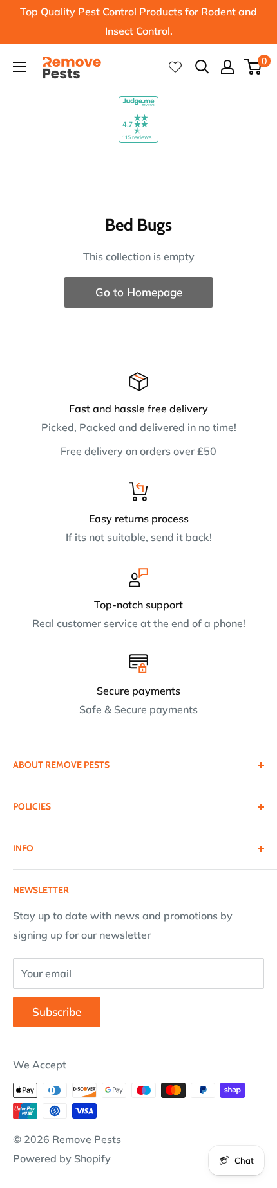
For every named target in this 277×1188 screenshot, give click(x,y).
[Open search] (202, 67)
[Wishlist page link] (175, 66)
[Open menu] (19, 67)
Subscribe (56, 1011)
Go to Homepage (138, 292)
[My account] (227, 67)
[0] (253, 67)
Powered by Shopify (62, 1158)
